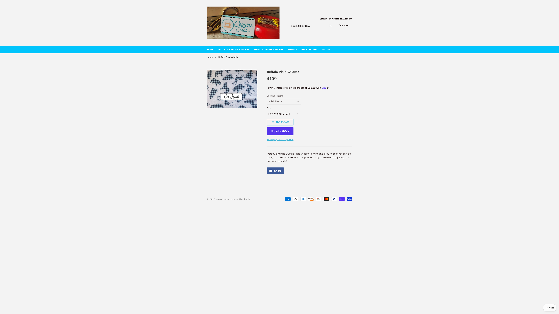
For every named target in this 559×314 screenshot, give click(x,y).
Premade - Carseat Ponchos (233, 49)
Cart (346, 25)
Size (269, 108)
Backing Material (275, 95)
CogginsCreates (221, 199)
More (325, 49)
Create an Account (342, 19)
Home (210, 49)
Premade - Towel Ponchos (268, 49)
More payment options (280, 139)
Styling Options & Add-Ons (302, 49)
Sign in (323, 19)
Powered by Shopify (240, 199)
